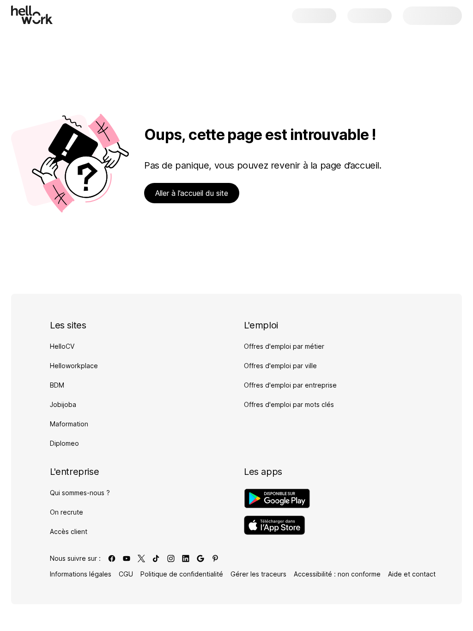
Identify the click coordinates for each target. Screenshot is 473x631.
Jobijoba (63, 404)
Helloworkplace (74, 366)
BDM (57, 385)
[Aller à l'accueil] (32, 15)
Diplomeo (64, 443)
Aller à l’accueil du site (191, 193)
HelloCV (62, 346)
